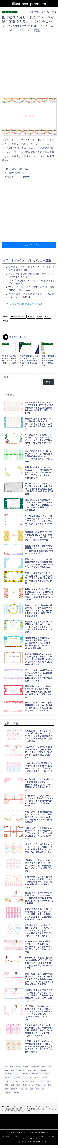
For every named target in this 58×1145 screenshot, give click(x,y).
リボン (31, 316)
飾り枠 (16, 1092)
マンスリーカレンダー (30, 1081)
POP (12, 1070)
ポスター (17, 1081)
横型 (6, 321)
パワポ (36, 1077)
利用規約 (6, 1136)
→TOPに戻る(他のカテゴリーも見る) (22, 304)
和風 (24, 1085)
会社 (48, 1081)
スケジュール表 (36, 1073)
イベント (17, 1073)
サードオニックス (18, 316)
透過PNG (8, 1092)
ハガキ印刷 (16, 1077)
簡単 (6, 1089)
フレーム (8, 1081)
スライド (47, 1073)
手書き (38, 1085)
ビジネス (44, 1077)
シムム (32, 1138)
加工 (12, 1085)
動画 (40, 316)
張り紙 (31, 1085)
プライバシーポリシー (17, 1132)
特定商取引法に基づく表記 (39, 1132)
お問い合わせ (18, 1136)
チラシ (7, 1077)
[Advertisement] (29, 65)
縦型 (31, 1089)
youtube (43, 1070)
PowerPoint (21, 1070)
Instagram (35, 1066)
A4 (6, 1066)
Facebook (26, 1066)
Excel (18, 1066)
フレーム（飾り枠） (10, 12)
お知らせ (8, 1073)
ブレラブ (31, 1136)
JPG (43, 1066)
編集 (21, 1089)
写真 (6, 1085)
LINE (49, 1066)
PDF (6, 1070)
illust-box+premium (29, 3)
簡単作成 (14, 1089)
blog (11, 1066)
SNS (6, 316)
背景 (37, 1089)
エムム (41, 1136)
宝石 (48, 316)
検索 (6, 377)
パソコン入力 (27, 1077)
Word (35, 1070)
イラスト (25, 1073)
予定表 (42, 1081)
